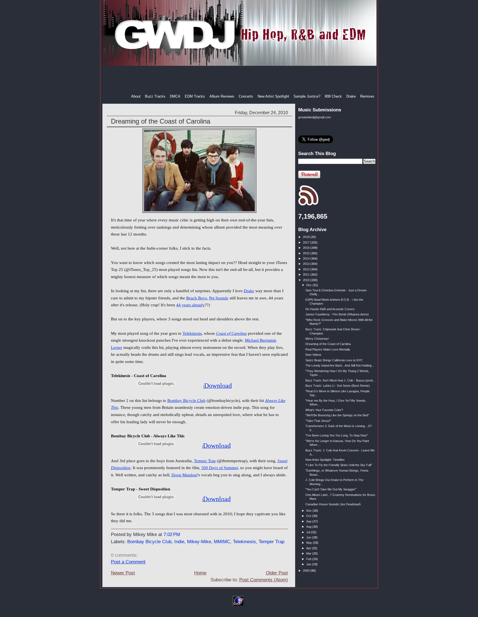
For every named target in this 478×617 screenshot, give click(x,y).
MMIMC (222, 541)
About (136, 96)
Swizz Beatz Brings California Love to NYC (334, 360)
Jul (308, 532)
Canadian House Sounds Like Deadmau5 (333, 504)
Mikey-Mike (199, 541)
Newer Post (123, 573)
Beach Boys (196, 298)
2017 (306, 242)
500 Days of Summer (219, 468)
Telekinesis (192, 333)
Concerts (246, 96)
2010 (306, 280)
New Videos (313, 354)
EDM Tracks (195, 96)
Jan (309, 564)
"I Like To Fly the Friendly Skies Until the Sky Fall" (338, 465)
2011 (306, 274)
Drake (351, 96)
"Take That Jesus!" (318, 420)
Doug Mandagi (185, 475)
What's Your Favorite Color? (324, 410)
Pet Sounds (218, 298)
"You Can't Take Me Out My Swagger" (330, 489)
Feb (309, 559)
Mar (309, 553)
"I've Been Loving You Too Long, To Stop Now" (336, 435)
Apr (309, 548)
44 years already (190, 305)
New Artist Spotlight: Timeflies (325, 459)
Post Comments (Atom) (263, 579)
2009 (306, 570)
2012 (306, 269)
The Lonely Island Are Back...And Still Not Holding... (339, 365)
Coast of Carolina (231, 333)
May (309, 542)
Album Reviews (221, 96)
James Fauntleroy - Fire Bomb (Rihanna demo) (337, 314)
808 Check (333, 96)
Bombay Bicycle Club (186, 400)
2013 (306, 263)
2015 (306, 253)
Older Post (277, 573)
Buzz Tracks (155, 96)
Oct (309, 515)
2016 (306, 247)
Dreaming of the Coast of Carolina (160, 121)
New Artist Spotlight (273, 96)
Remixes (367, 96)
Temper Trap (205, 461)
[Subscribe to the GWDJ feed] (308, 204)
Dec (309, 285)
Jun (309, 537)
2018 (306, 237)
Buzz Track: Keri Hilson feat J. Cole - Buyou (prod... (340, 380)
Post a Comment (128, 561)
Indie (179, 541)
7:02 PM (171, 534)
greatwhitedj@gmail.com (314, 117)
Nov (309, 510)
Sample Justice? (306, 96)
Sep (309, 521)
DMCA (175, 96)
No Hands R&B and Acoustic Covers (330, 309)
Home (200, 573)
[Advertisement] (239, 79)
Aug (309, 526)
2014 (306, 258)
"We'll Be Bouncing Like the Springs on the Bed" (337, 415)
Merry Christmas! (317, 338)
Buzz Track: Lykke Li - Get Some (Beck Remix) (337, 385)
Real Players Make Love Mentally (327, 349)
